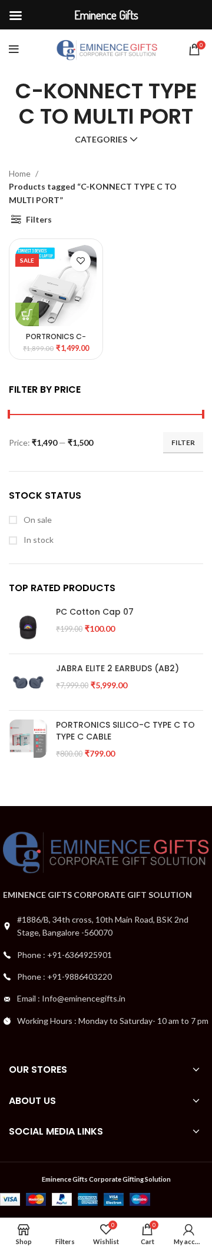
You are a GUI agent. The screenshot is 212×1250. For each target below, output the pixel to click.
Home (20, 173)
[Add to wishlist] (80, 261)
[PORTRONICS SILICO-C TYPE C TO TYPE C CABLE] (28, 739)
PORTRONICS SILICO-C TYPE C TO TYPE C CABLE (125, 731)
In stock (38, 540)
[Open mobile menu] (14, 49)
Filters (39, 219)
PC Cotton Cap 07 (95, 612)
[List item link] (106, 955)
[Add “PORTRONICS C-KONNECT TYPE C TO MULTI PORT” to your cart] (27, 314)
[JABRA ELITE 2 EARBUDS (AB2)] (28, 682)
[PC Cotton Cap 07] (28, 625)
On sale (37, 520)
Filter (183, 442)
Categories (101, 139)
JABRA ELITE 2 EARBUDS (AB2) (117, 668)
